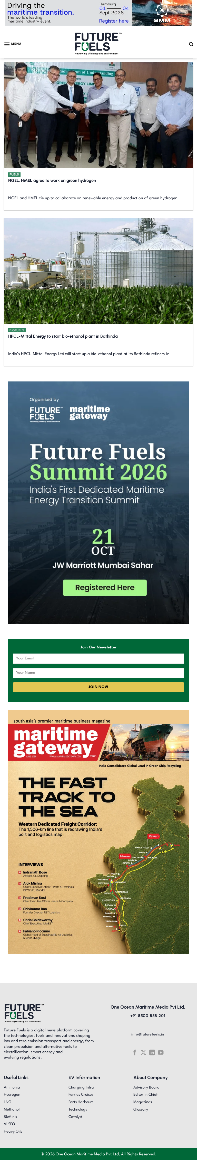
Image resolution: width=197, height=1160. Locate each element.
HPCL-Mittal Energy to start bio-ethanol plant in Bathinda (63, 336)
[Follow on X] (143, 1052)
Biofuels (16, 330)
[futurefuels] (98, 44)
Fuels (14, 174)
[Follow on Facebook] (134, 1052)
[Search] (191, 44)
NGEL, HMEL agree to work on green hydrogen (52, 180)
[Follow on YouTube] (160, 1052)
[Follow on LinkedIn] (152, 1052)
